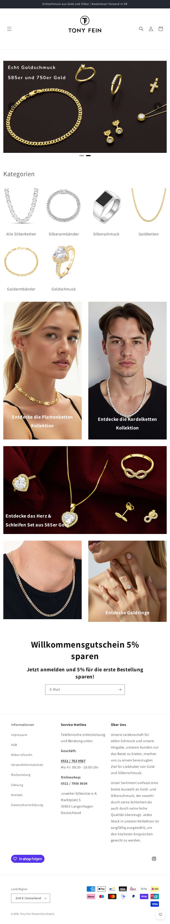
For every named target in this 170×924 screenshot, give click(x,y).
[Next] (157, 106)
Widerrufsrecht (21, 755)
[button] (9, 29)
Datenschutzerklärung (27, 805)
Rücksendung (21, 775)
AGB (14, 745)
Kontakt (17, 795)
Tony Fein (25, 913)
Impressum (19, 735)
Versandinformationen (27, 765)
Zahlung (17, 785)
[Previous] (12, 106)
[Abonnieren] (120, 689)
